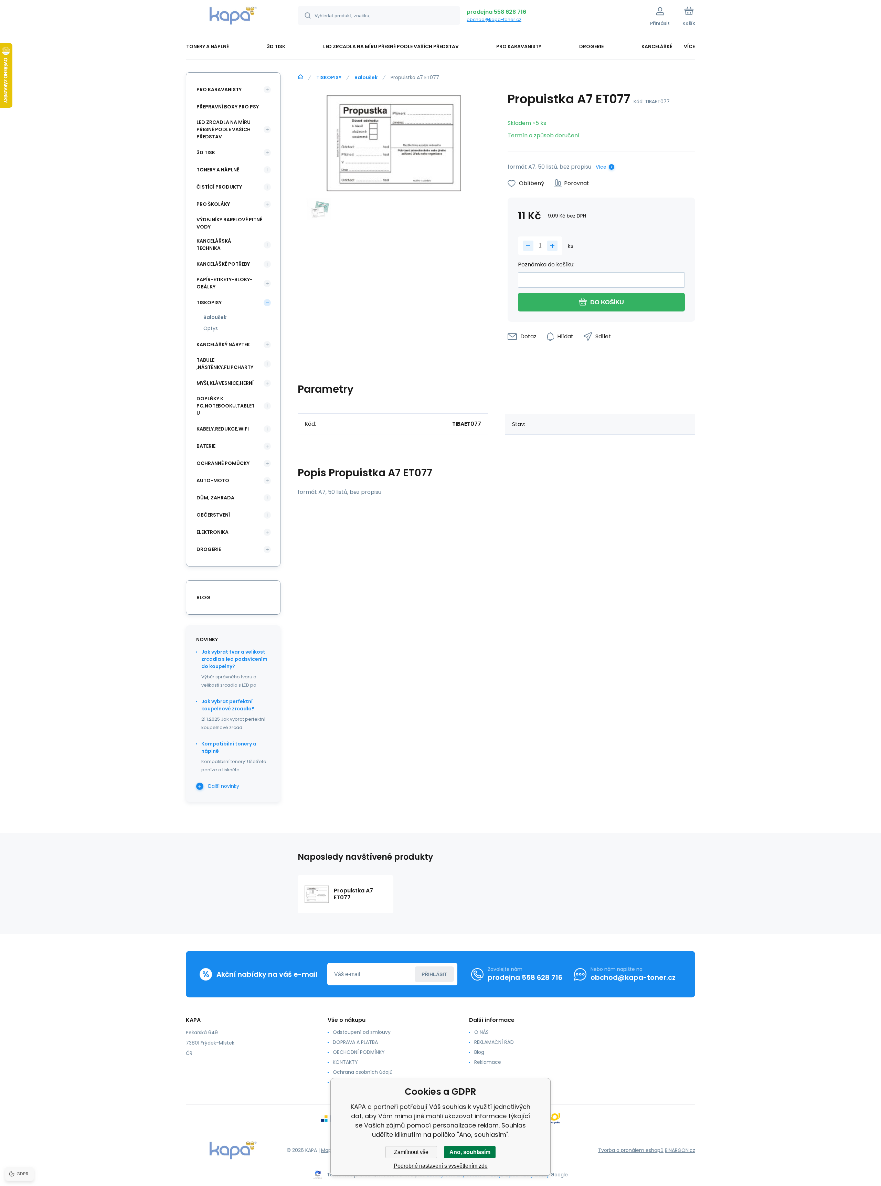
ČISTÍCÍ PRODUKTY (219, 186)
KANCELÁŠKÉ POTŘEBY (223, 264)
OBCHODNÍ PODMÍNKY (359, 1052)
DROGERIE (209, 549)
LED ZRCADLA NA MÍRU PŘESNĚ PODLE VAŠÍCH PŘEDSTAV (224, 129)
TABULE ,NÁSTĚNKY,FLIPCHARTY (225, 364)
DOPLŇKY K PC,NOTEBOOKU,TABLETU (226, 405)
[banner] (233, 16)
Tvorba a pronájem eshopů (631, 1150)
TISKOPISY (328, 77)
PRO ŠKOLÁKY (213, 204)
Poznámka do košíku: (546, 264)
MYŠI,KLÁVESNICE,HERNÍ (225, 383)
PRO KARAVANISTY (219, 89)
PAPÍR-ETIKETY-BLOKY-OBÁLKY (225, 283)
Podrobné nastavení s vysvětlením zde (441, 1166)
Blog (479, 1052)
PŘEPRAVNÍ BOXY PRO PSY (228, 106)
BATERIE (206, 446)
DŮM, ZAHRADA (215, 497)
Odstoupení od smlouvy (362, 1032)
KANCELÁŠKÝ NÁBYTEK (223, 344)
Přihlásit (434, 974)
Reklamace (487, 1062)
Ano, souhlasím (469, 1152)
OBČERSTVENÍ (213, 514)
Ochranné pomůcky (223, 463)
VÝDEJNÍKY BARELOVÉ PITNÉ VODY (229, 223)
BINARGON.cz (680, 1150)
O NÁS (481, 1032)
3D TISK (206, 152)
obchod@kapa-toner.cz (494, 19)
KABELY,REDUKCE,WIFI (223, 428)
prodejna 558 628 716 (496, 12)
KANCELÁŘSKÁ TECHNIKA (214, 244)
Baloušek (366, 77)
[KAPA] (300, 77)
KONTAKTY (345, 1062)
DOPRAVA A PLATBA (355, 1042)
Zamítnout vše (411, 1152)
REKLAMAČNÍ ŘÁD (494, 1042)
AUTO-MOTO (213, 480)
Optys (210, 328)
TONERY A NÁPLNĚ (218, 169)
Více (601, 166)
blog (203, 597)
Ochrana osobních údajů (363, 1072)
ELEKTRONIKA (213, 532)
